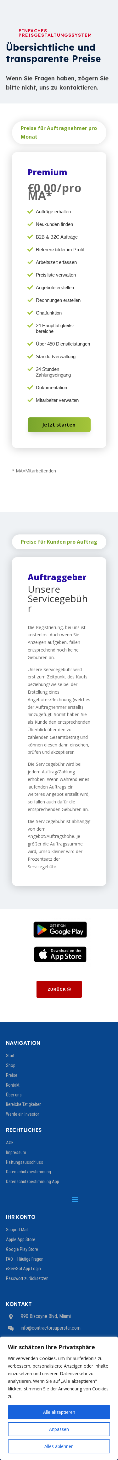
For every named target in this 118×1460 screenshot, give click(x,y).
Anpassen (59, 1429)
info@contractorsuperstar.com (51, 1328)
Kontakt (13, 1085)
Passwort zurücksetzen (27, 1278)
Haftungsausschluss (24, 1162)
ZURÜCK (57, 989)
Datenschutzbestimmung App (32, 1181)
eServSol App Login (23, 1268)
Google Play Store (22, 1249)
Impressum (16, 1152)
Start (10, 1055)
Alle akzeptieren (59, 1412)
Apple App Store (20, 1239)
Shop (10, 1065)
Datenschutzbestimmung (28, 1171)
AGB (10, 1142)
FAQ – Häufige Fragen (24, 1259)
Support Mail (17, 1229)
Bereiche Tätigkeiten (24, 1104)
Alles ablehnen (59, 1446)
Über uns (14, 1094)
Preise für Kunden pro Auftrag (59, 541)
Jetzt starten (59, 424)
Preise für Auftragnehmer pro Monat (59, 132)
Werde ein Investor (22, 1114)
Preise (11, 1075)
